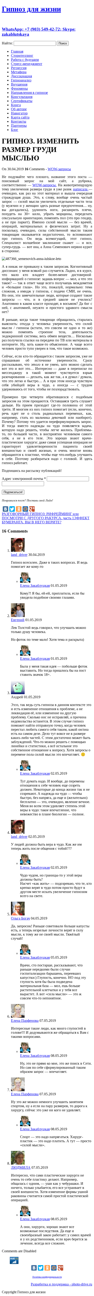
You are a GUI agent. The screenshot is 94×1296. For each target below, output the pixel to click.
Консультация (21, 97)
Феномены (19, 88)
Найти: (7, 43)
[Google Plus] (32, 509)
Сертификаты (21, 101)
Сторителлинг (22, 55)
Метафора (18, 72)
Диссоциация (21, 76)
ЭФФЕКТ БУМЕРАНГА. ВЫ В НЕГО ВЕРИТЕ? (45, 520)
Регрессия (18, 68)
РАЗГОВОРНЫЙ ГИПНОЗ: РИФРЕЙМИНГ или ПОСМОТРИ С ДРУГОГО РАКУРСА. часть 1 (40, 516)
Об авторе (19, 109)
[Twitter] (12, 509)
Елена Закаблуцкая (35, 585)
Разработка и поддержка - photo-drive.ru (61, 1284)
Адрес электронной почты (24, 479)
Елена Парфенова (25, 1021)
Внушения (19, 84)
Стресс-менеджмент (26, 64)
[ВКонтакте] (5, 509)
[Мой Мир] (25, 509)
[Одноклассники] (18, 509)
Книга (16, 105)
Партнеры (19, 125)
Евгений (17, 620)
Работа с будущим (25, 60)
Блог (14, 130)
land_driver (19, 555)
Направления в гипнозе (29, 93)
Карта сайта (20, 117)
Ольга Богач (20, 918)
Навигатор (19, 113)
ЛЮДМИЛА (21, 1167)
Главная (17, 51)
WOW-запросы (59, 169)
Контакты (18, 121)
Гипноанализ (21, 80)
